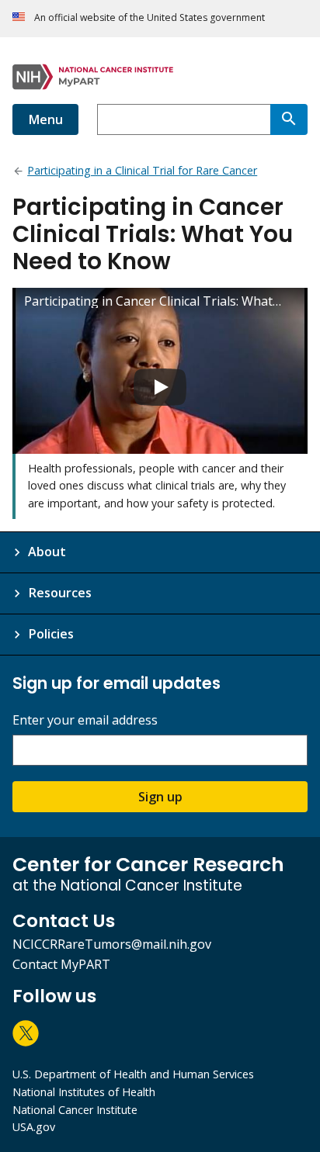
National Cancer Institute (74, 1109)
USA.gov (33, 1126)
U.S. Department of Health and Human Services (133, 1074)
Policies (51, 633)
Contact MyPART (61, 964)
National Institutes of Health (83, 1092)
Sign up (160, 796)
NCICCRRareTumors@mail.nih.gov (111, 944)
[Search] (289, 119)
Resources (60, 592)
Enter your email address (85, 720)
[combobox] (183, 119)
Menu (45, 119)
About (47, 551)
